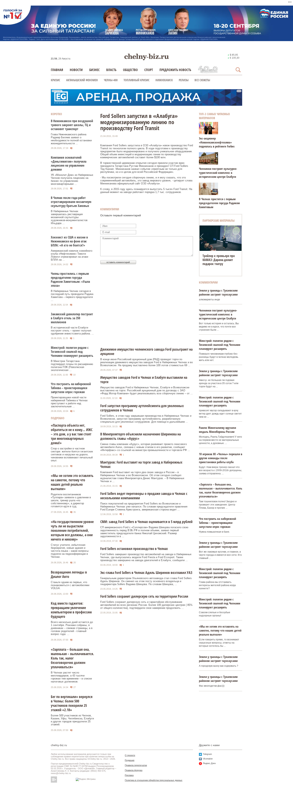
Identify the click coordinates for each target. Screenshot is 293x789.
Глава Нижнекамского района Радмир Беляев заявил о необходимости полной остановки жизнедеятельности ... (71, 139)
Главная (57, 69)
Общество (130, 69)
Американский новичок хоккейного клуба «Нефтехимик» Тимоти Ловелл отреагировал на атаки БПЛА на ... (71, 255)
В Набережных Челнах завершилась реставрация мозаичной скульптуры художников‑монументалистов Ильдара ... (69, 217)
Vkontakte (208, 758)
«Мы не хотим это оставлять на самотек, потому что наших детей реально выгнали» (72, 482)
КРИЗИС (55, 80)
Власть (111, 69)
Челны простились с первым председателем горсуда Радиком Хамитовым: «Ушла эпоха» (70, 279)
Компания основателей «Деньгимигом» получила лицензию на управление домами (68, 163)
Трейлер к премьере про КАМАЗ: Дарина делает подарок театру (219, 260)
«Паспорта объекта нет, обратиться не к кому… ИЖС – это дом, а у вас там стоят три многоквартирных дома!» (71, 434)
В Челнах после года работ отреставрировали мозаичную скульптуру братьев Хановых (71, 202)
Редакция (129, 760)
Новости (76, 69)
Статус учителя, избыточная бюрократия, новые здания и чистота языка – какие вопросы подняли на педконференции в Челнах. (69, 550)
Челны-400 (111, 80)
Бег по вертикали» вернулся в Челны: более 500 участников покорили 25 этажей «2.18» (71, 703)
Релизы (184, 80)
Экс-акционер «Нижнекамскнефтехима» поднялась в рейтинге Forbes (217, 142)
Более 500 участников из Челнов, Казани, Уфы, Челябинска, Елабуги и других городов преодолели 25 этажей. (72, 720)
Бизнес (94, 69)
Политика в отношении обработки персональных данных (153, 780)
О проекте (130, 755)
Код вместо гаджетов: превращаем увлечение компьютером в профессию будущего (71, 610)
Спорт (148, 69)
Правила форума (133, 770)
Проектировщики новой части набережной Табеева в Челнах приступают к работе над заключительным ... (69, 402)
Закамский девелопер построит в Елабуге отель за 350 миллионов (72, 318)
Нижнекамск (164, 80)
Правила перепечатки (136, 765)
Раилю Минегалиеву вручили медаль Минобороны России (217, 430)
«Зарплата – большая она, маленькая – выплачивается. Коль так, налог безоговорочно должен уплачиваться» (72, 658)
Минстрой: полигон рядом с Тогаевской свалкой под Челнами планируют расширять (72, 351)
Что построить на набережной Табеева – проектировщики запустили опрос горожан (71, 388)
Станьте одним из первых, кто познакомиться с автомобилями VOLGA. (70, 585)
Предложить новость (175, 69)
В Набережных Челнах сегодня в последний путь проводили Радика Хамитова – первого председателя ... (72, 296)
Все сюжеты (202, 80)
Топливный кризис (136, 80)
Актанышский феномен (82, 80)
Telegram (207, 754)
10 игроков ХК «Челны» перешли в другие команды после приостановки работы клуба (220, 458)
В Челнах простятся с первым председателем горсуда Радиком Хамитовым (219, 203)
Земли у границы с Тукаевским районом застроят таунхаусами (218, 292)
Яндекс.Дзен (209, 763)
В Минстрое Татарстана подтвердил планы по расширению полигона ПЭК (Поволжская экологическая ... (72, 366)
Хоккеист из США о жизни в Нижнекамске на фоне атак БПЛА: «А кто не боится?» (69, 241)
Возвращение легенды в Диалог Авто (69, 574)
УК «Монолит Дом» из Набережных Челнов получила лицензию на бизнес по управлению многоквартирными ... (72, 179)
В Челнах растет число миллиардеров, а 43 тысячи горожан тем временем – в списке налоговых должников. (71, 677)
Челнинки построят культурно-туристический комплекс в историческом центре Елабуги (218, 173)
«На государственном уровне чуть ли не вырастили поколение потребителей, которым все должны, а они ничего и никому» (72, 530)
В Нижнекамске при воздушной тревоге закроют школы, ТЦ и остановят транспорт (72, 125)
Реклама (129, 775)
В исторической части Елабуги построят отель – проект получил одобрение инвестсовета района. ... (72, 330)
